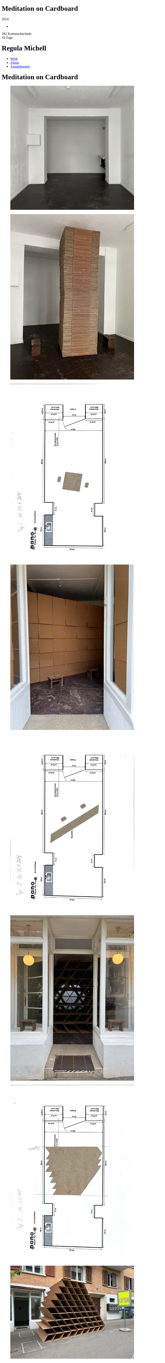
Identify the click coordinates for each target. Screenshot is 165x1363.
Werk (14, 59)
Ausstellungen (20, 66)
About (14, 62)
